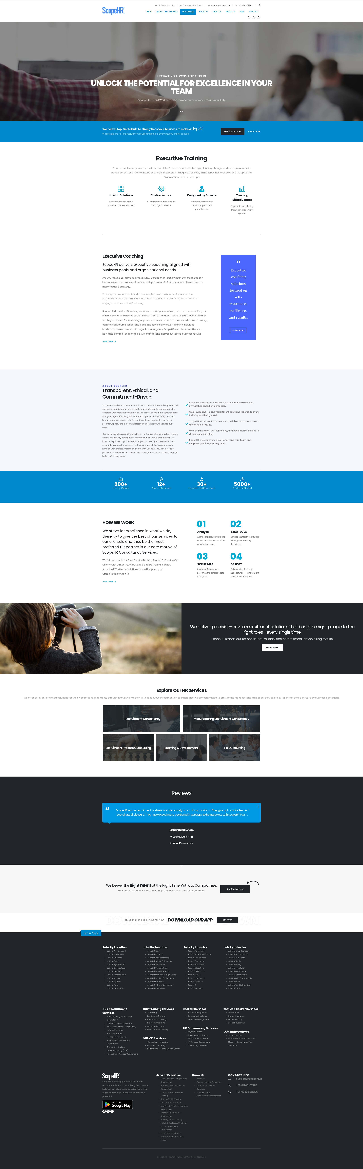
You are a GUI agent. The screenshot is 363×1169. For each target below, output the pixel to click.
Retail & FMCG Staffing (171, 1099)
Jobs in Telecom (195, 981)
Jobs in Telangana (115, 988)
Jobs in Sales (153, 951)
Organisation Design (156, 1045)
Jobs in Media (234, 961)
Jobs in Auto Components (240, 978)
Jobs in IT (192, 985)
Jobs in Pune (112, 985)
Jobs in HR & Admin (156, 964)
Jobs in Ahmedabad (116, 951)
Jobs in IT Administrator (157, 968)
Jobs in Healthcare (196, 978)
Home (148, 11)
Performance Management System (163, 1049)
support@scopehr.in (220, 5)
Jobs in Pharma (235, 988)
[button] (259, 5)
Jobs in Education (196, 968)
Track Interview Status (192, 5)
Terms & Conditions (206, 1085)
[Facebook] (249, 17)
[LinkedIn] (258, 17)
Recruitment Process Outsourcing (122, 1054)
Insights (230, 11)
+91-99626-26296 (247, 1092)
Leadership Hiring (115, 1030)
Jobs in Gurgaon (114, 971)
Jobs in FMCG (194, 975)
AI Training (152, 1012)
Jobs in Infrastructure (237, 975)
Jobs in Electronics (196, 971)
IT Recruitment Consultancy (119, 1023)
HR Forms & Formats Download (242, 1038)
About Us (216, 11)
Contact (253, 11)
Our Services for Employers (209, 1082)
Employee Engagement (198, 1019)
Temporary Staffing (116, 1047)
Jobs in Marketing (155, 954)
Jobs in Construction (197, 958)
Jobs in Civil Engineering (158, 971)
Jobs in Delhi (112, 961)
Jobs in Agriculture (196, 951)
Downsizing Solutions (197, 1016)
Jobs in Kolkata (114, 978)
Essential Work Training (157, 1029)
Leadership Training (156, 1016)
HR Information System (198, 1038)
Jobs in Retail (234, 981)
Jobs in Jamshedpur (116, 975)
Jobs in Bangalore (115, 954)
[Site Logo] (113, 11)
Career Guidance (236, 1016)
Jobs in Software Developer (160, 985)
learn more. (255, 131)
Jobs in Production (155, 981)
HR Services (188, 11)
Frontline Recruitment (116, 1037)
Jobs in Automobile (237, 971)
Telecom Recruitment (171, 1133)
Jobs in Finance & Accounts (159, 961)
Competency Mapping (157, 1042)
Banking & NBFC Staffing (171, 1119)
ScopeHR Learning (236, 1023)
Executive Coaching (156, 1023)
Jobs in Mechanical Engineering (161, 975)
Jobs (241, 11)
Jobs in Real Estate (236, 958)
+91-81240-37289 (246, 1085)
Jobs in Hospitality (236, 968)
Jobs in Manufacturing (238, 954)
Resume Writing (235, 1019)
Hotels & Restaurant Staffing (173, 1123)
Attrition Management (198, 1012)
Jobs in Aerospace (196, 964)
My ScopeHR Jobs (166, 5)
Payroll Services (195, 1032)
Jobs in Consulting (196, 961)
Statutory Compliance (198, 1035)
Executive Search (115, 1033)
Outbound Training (155, 1026)
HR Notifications (235, 1035)
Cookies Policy (203, 1092)
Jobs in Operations (156, 988)
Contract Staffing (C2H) (117, 1050)
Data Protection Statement (209, 1096)
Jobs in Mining (234, 964)
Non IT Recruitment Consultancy (121, 1026)
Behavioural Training (156, 1019)
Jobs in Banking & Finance (199, 954)
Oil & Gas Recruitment (171, 1102)
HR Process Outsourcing (199, 1042)
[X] (254, 17)
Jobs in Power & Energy (238, 951)
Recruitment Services (167, 11)
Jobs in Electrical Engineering (160, 978)
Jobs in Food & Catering (239, 985)
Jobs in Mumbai (114, 981)
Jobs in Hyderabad (115, 964)
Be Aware (201, 1089)
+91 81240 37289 (245, 5)
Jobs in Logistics (195, 988)
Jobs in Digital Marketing (158, 958)
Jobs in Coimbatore (116, 968)
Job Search (233, 1012)
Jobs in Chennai (114, 958)
